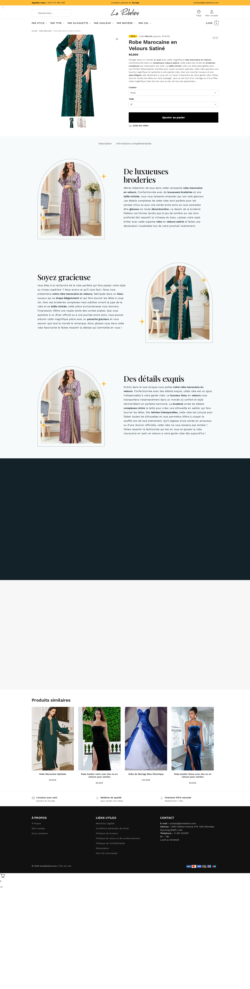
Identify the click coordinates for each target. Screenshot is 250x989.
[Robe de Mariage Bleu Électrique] (146, 738)
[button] (117, 39)
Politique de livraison (107, 833)
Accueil (34, 31)
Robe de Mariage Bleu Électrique (146, 774)
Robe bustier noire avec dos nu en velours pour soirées (99, 775)
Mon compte (211, 15)
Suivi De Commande (106, 853)
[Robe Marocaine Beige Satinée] (216, 37)
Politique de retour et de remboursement (118, 838)
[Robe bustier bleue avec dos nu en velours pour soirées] (192, 738)
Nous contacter (40, 833)
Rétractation (102, 848)
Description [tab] (105, 143)
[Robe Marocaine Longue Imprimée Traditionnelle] (213, 37)
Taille (131, 99)
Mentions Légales (105, 823)
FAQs (198, 15)
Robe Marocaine (45, 31)
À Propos (36, 823)
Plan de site (65, 866)
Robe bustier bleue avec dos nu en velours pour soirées (192, 775)
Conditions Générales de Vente (112, 828)
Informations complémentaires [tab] (133, 143)
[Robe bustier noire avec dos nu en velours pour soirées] (99, 738)
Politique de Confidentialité (110, 843)
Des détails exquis (154, 378)
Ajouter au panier (173, 117)
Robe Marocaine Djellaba (52, 774)
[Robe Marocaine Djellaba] (53, 738)
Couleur (133, 87)
